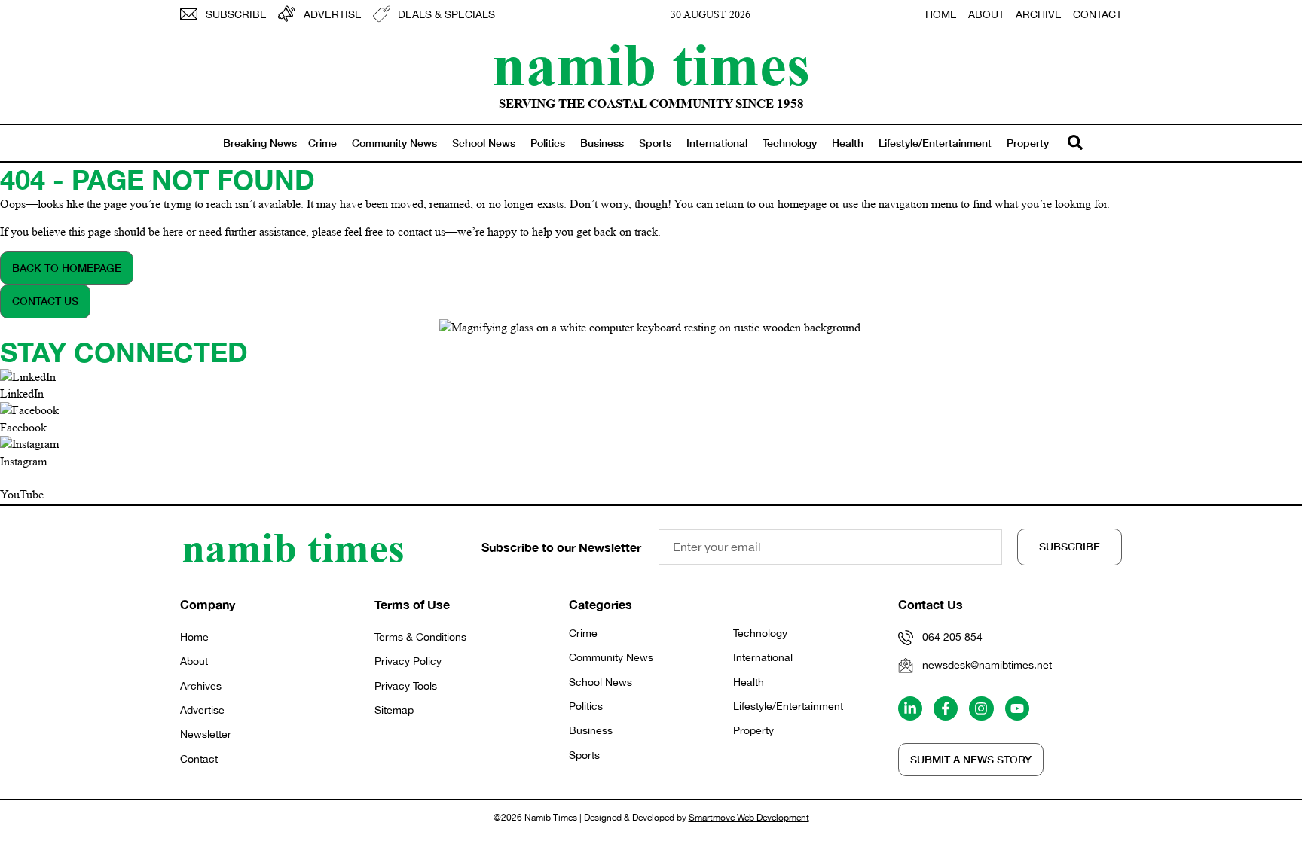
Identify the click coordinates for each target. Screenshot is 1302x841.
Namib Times (651, 64)
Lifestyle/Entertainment (935, 142)
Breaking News (260, 142)
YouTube (22, 494)
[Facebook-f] (946, 708)
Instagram (23, 461)
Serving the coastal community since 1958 (651, 103)
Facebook (23, 427)
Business (602, 142)
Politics (547, 142)
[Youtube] (1017, 708)
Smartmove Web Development (749, 817)
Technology (790, 142)
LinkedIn (22, 393)
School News (483, 142)
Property (1028, 142)
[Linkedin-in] (910, 708)
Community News (394, 142)
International (716, 142)
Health (847, 142)
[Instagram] (981, 708)
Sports (655, 142)
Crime (322, 142)
